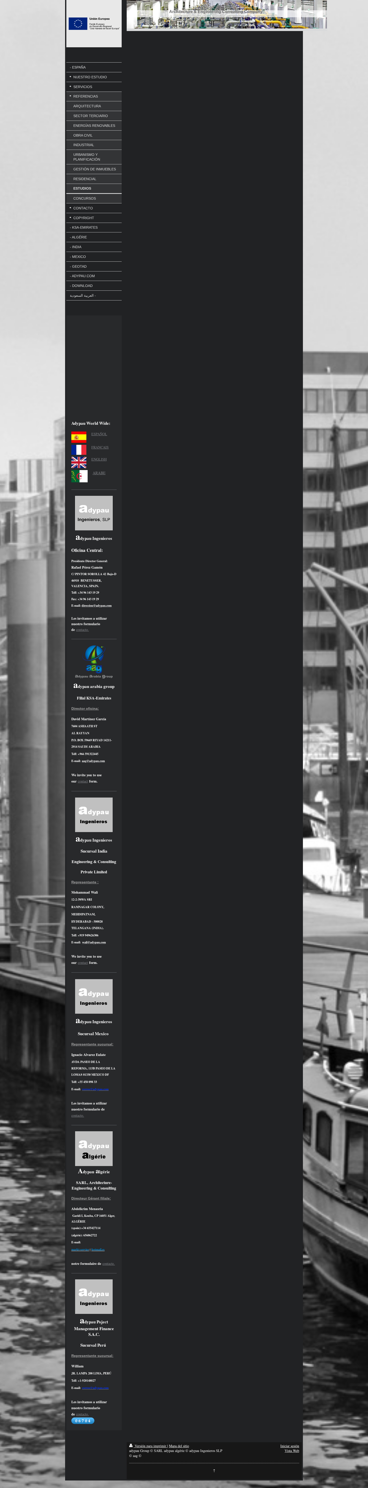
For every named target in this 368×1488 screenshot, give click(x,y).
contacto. (82, 629)
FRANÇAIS (100, 447)
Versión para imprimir (150, 1445)
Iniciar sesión (289, 1445)
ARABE (99, 472)
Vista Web (292, 1450)
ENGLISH (99, 459)
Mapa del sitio (179, 1445)
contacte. (108, 1263)
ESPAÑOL (99, 434)
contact (83, 781)
